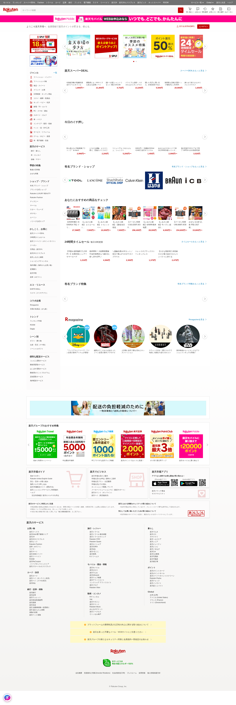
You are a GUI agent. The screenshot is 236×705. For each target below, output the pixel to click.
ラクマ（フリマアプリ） (39, 293)
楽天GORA (94, 570)
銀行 (70, 2)
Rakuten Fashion (36, 197)
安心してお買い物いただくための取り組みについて (137, 511)
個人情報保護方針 (153, 697)
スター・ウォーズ (36, 209)
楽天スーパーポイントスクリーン (162, 600)
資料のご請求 (111, 479)
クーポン (33, 245)
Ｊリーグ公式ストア (37, 221)
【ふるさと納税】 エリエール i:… (88, 224)
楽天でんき (154, 556)
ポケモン (33, 213)
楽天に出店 (220, 2)
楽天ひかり (94, 594)
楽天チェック (155, 605)
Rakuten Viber (95, 611)
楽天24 (114, 2)
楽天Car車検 (154, 578)
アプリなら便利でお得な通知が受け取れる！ (168, 476)
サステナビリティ (158, 494)
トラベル (49, 2)
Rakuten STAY (95, 563)
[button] (198, 10)
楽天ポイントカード (157, 595)
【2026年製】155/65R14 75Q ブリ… (73, 224)
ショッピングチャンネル (39, 261)
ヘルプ (230, 2)
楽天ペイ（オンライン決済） (40, 602)
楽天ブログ (94, 609)
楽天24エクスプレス (127, 2)
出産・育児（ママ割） (38, 345)
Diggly (32, 329)
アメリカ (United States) (159, 621)
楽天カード (33, 600)
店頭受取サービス (36, 377)
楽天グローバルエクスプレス (40, 590)
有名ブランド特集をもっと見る (191, 284)
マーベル (33, 205)
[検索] (180, 10)
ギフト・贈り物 (36, 341)
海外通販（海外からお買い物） (41, 265)
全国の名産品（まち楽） (39, 309)
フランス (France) (156, 624)
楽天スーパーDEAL (37, 233)
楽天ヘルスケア (155, 563)
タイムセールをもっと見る (192, 242)
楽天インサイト (155, 607)
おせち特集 (34, 174)
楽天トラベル (94, 556)
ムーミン (33, 217)
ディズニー (34, 201)
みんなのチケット (96, 633)
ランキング (17, 2)
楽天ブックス (34, 556)
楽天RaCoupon (35, 585)
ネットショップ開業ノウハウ (102, 487)
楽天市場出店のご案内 (100, 476)
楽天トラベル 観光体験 (98, 558)
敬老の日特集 (35, 170)
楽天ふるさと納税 (36, 257)
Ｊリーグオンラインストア (39, 588)
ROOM (166, 2)
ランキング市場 (36, 321)
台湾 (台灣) (154, 619)
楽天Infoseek (94, 599)
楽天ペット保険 (35, 639)
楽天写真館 (154, 580)
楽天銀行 (32, 616)
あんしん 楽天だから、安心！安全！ (196, 513)
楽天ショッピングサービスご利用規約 (44, 490)
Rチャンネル (94, 621)
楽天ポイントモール (157, 597)
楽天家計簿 (154, 585)
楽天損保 (32, 626)
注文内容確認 (37, 495)
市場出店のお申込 (98, 479)
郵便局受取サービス (37, 365)
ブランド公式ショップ (38, 190)
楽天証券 (32, 619)
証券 (64, 2)
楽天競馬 (93, 578)
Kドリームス (94, 580)
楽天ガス (153, 558)
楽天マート (33, 575)
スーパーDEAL (29, 2)
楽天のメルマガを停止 (51, 495)
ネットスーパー (154, 2)
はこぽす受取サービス (38, 369)
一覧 (55, 73)
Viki (91, 623)
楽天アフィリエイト (97, 604)
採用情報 (142, 697)
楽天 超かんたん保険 (37, 634)
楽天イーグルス (95, 635)
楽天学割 (33, 273)
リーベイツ (104, 2)
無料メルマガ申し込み (38, 484)
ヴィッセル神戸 (95, 638)
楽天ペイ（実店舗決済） (101, 495)
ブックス (77, 2)
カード (58, 2)
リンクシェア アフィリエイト (100, 606)
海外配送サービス (36, 381)
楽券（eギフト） (36, 277)
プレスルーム (132, 697)
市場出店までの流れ (99, 484)
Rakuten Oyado (95, 565)
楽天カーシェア (95, 568)
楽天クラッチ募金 (158, 491)
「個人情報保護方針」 (64, 511)
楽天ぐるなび (155, 573)
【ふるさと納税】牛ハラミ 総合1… (164, 224)
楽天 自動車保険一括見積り (39, 631)
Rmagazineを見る (196, 319)
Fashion (41, 2)
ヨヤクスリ (154, 560)
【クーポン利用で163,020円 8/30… (134, 224)
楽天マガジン (94, 626)
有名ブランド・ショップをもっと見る (188, 166)
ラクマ (95, 2)
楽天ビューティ (155, 568)
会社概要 (79, 697)
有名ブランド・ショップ (39, 186)
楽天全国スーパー (35, 578)
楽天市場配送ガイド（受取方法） (42, 487)
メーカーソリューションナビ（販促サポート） (109, 490)
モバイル (6, 2)
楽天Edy (32, 607)
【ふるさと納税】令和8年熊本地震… (149, 224)
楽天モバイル (94, 591)
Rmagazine (34, 305)
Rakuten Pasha (155, 602)
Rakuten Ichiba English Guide (41, 479)
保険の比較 (33, 636)
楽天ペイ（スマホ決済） (38, 605)
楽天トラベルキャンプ (98, 560)
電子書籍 (87, 2)
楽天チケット (94, 628)
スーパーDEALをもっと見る (192, 71)
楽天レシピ (154, 570)
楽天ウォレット (35, 621)
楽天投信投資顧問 (35, 624)
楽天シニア (154, 565)
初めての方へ (35, 476)
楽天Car (153, 575)
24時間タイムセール (37, 237)
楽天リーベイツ (35, 580)
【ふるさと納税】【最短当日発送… (118, 224)
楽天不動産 (154, 583)
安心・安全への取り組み (39, 481)
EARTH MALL (35, 289)
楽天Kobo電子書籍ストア (38, 558)
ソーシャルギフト (36, 349)
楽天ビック (141, 2)
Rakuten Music (95, 631)
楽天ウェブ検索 (95, 601)
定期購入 (33, 269)
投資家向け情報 (90, 697)
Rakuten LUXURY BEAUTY (40, 193)
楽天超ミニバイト (156, 610)
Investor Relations (103, 697)
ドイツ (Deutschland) (158, 626)
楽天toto (93, 573)
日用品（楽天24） (36, 249)
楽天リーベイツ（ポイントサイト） (43, 241)
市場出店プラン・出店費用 (101, 481)
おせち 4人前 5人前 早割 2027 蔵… (195, 224)
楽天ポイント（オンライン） (102, 492)
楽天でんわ (94, 596)
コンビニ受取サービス (38, 361)
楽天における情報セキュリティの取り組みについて (137, 504)
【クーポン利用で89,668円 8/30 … (179, 224)
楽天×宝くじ (94, 575)
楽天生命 (32, 629)
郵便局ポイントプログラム (40, 373)
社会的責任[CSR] (118, 697)
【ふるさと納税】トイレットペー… (103, 224)
